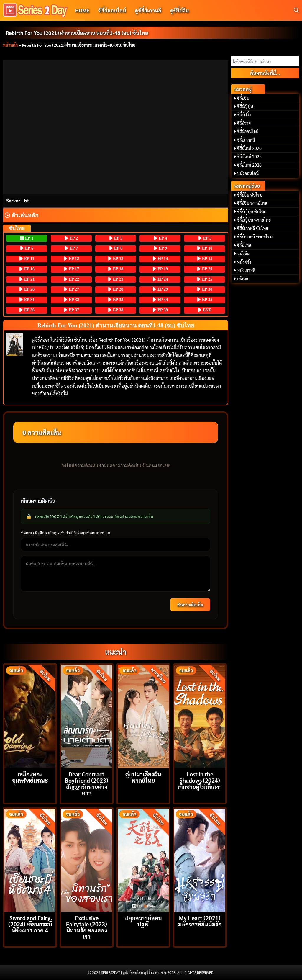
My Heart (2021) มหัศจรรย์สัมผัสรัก (199, 920)
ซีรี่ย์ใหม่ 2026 (249, 165)
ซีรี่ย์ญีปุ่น (245, 106)
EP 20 (206, 269)
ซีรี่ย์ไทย (244, 245)
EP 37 (73, 310)
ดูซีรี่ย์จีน (179, 10)
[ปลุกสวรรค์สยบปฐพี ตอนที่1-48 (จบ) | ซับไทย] (143, 859)
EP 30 (206, 289)
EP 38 (117, 310)
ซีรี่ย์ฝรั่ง (244, 114)
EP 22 (73, 279)
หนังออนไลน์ (248, 173)
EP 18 (117, 269)
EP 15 (206, 258)
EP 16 (29, 269)
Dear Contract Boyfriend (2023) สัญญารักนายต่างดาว (86, 783)
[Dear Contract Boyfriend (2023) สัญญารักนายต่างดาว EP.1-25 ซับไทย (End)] (86, 716)
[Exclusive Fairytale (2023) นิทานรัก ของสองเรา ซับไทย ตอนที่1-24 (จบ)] (86, 859)
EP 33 (117, 299)
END (206, 310)
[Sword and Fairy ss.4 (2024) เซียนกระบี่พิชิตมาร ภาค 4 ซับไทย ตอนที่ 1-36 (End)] (29, 859)
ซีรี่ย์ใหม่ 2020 (249, 148)
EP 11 (28, 258)
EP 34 (162, 299)
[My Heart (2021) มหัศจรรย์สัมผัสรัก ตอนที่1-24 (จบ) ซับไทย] (199, 859)
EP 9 (162, 248)
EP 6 (28, 248)
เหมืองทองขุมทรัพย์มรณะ (30, 777)
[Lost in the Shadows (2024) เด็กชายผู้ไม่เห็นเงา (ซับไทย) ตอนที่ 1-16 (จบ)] (199, 716)
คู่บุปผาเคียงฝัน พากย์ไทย (143, 777)
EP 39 (162, 310)
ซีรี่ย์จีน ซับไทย (249, 194)
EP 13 (117, 258)
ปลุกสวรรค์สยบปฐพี (143, 920)
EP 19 (162, 269)
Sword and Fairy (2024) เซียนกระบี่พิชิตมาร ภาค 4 (30, 924)
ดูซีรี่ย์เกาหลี (148, 10)
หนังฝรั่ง (244, 261)
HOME (82, 10)
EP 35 (206, 299)
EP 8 (117, 248)
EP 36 (29, 310)
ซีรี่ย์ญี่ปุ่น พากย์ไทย (254, 219)
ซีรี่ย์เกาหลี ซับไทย (252, 228)
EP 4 (162, 238)
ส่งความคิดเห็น (190, 604)
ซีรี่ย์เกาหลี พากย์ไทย (255, 236)
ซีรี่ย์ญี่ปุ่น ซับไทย (251, 211)
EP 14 (162, 258)
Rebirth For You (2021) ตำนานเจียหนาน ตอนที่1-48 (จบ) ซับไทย (77, 32)
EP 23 (117, 279)
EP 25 (206, 279)
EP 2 (73, 238)
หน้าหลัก (10, 45)
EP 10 (206, 248)
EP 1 (28, 238)
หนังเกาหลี (246, 270)
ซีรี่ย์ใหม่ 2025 (249, 156)
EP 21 (29, 279)
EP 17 (73, 269)
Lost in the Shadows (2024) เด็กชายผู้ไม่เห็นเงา (200, 780)
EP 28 (117, 289)
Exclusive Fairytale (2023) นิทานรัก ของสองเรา (86, 927)
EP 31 (29, 299)
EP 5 (206, 238)
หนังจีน (243, 253)
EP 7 (73, 248)
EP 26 (29, 289)
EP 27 (73, 289)
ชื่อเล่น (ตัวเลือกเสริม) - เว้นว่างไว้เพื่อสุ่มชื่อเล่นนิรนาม (65, 533)
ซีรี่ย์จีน (243, 98)
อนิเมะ (242, 278)
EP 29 (162, 289)
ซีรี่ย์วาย (244, 123)
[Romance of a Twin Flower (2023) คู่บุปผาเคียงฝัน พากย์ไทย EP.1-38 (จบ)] (143, 716)
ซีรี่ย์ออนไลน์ (112, 10)
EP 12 (73, 258)
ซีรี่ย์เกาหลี (246, 140)
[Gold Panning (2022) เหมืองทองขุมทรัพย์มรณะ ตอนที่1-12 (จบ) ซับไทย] (29, 716)
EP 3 (117, 238)
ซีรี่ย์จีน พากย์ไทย (252, 203)
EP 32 (73, 299)
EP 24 (162, 279)
